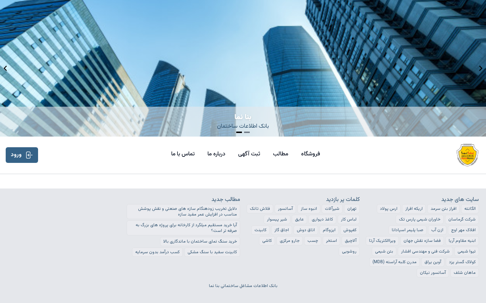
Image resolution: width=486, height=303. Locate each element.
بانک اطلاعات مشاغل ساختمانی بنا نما (243, 286)
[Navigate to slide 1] (239, 132)
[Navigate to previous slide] (5, 68)
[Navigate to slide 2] (247, 132)
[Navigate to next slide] (480, 68)
